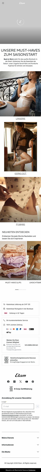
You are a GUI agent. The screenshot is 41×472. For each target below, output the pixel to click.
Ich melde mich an (31, 345)
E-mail (4, 402)
